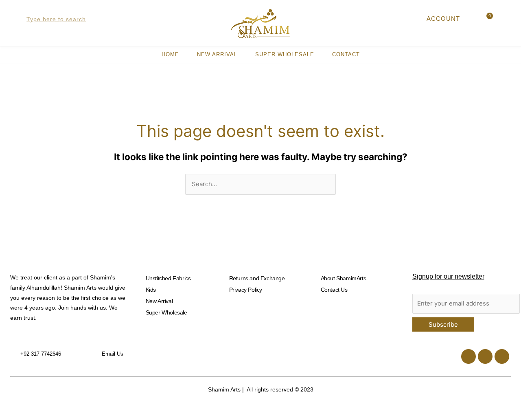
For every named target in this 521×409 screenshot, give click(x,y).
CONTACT (346, 54)
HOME (170, 54)
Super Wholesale (284, 54)
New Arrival (217, 54)
